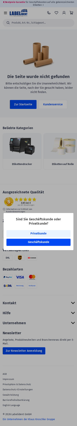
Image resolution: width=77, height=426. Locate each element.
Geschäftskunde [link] (38, 242)
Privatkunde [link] (38, 233)
